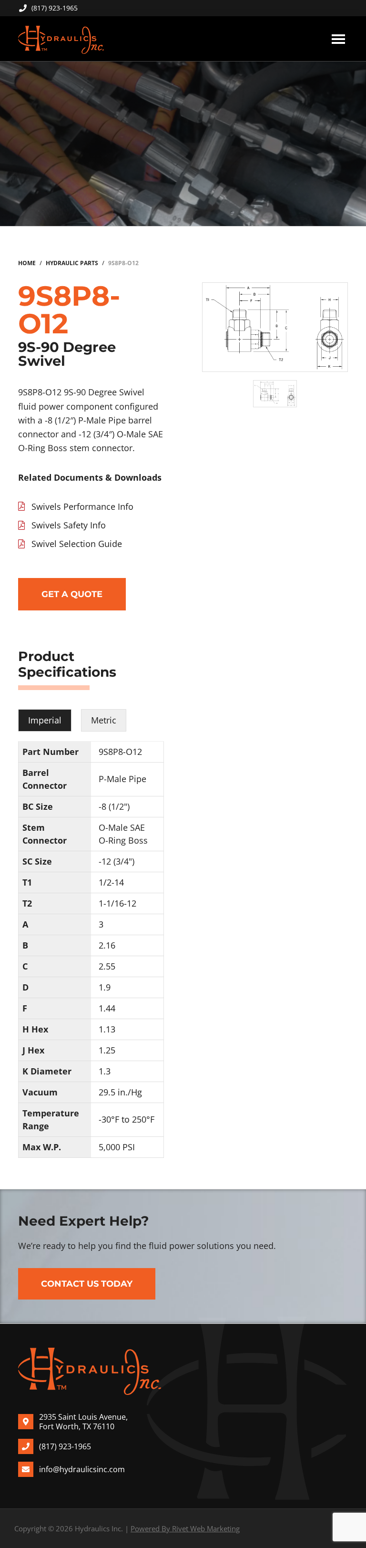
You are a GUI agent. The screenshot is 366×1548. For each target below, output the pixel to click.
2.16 (107, 945)
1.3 (105, 1071)
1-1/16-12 (117, 903)
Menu (338, 38)
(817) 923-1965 (54, 7)
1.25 (107, 1050)
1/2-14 (111, 882)
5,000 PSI (117, 1147)
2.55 (107, 966)
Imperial (44, 720)
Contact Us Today (86, 1284)
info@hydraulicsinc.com (82, 1469)
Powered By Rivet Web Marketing (185, 1528)
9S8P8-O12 (120, 751)
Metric (103, 720)
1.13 (107, 1029)
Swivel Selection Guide (76, 543)
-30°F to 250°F (126, 1119)
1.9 (105, 987)
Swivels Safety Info (68, 525)
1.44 (107, 1008)
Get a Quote (71, 594)
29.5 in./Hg (120, 1092)
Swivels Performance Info (82, 506)
